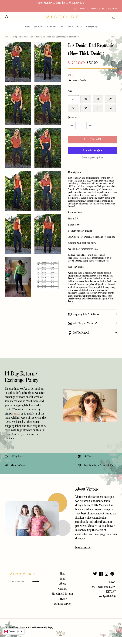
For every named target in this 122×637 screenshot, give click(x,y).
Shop (62, 573)
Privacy (62, 599)
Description (74, 172)
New (27, 26)
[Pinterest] (112, 574)
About (70, 26)
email (17, 413)
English (111, 8)
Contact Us (83, 8)
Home (7, 37)
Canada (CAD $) (97, 8)
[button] (13, 631)
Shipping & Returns (62, 593)
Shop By (38, 26)
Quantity (73, 117)
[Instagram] (106, 574)
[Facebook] (101, 574)
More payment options (92, 158)
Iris (71, 75)
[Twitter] (95, 574)
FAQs (74, 8)
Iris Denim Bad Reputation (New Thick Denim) (61, 37)
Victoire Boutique (20, 627)
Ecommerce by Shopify (44, 627)
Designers (51, 26)
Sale (61, 26)
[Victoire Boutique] (62, 17)
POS (29, 627)
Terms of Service (62, 603)
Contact (62, 588)
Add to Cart (93, 139)
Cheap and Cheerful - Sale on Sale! (26, 37)
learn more (83, 547)
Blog (62, 578)
